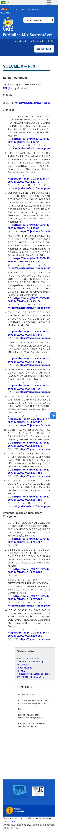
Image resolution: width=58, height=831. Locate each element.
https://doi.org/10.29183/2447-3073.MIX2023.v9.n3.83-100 (29, 299)
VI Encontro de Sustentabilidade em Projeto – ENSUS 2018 (33, 675)
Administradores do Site (42, 41)
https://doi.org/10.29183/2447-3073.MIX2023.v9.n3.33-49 (29, 180)
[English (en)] (2, 9)
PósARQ (21, 670)
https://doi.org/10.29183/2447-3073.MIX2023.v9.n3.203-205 (29, 570)
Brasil (10, 2)
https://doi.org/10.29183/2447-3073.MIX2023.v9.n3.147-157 (29, 420)
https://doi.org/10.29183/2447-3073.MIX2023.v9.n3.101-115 (29, 333)
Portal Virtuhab (24, 667)
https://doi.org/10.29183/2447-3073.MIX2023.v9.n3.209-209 (29, 634)
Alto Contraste (33, 9)
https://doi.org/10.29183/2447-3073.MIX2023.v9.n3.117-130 (29, 360)
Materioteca (23, 664)
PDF (5, 88)
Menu (45, 49)
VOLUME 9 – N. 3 (19, 66)
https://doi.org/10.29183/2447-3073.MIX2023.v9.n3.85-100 (29, 387)
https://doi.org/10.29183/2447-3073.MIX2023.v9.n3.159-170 (29, 444)
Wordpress (9, 821)
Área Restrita (21, 41)
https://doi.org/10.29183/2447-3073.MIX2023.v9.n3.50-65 (29, 226)
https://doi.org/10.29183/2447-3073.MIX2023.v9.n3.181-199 (29, 498)
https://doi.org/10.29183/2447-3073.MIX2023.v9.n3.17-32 (29, 140)
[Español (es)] (6, 9)
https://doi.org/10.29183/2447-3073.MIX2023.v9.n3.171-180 (29, 471)
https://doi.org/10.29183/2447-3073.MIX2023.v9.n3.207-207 (29, 597)
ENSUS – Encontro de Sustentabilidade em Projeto (31, 660)
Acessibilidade (17, 9)
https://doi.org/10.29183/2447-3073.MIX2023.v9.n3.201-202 (29, 540)
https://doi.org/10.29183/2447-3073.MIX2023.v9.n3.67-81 (29, 260)
